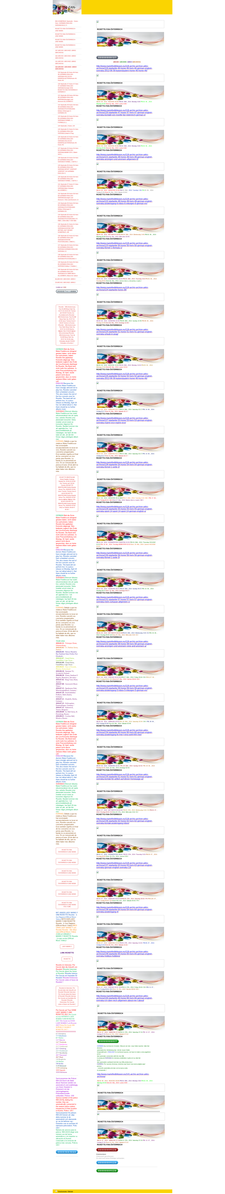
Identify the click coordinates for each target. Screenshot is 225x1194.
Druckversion (62, 1191)
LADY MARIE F (67, 946)
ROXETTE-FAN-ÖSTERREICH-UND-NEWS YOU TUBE (67, 905)
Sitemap (70, 1191)
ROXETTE (67, 959)
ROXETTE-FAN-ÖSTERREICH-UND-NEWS (67, 851)
